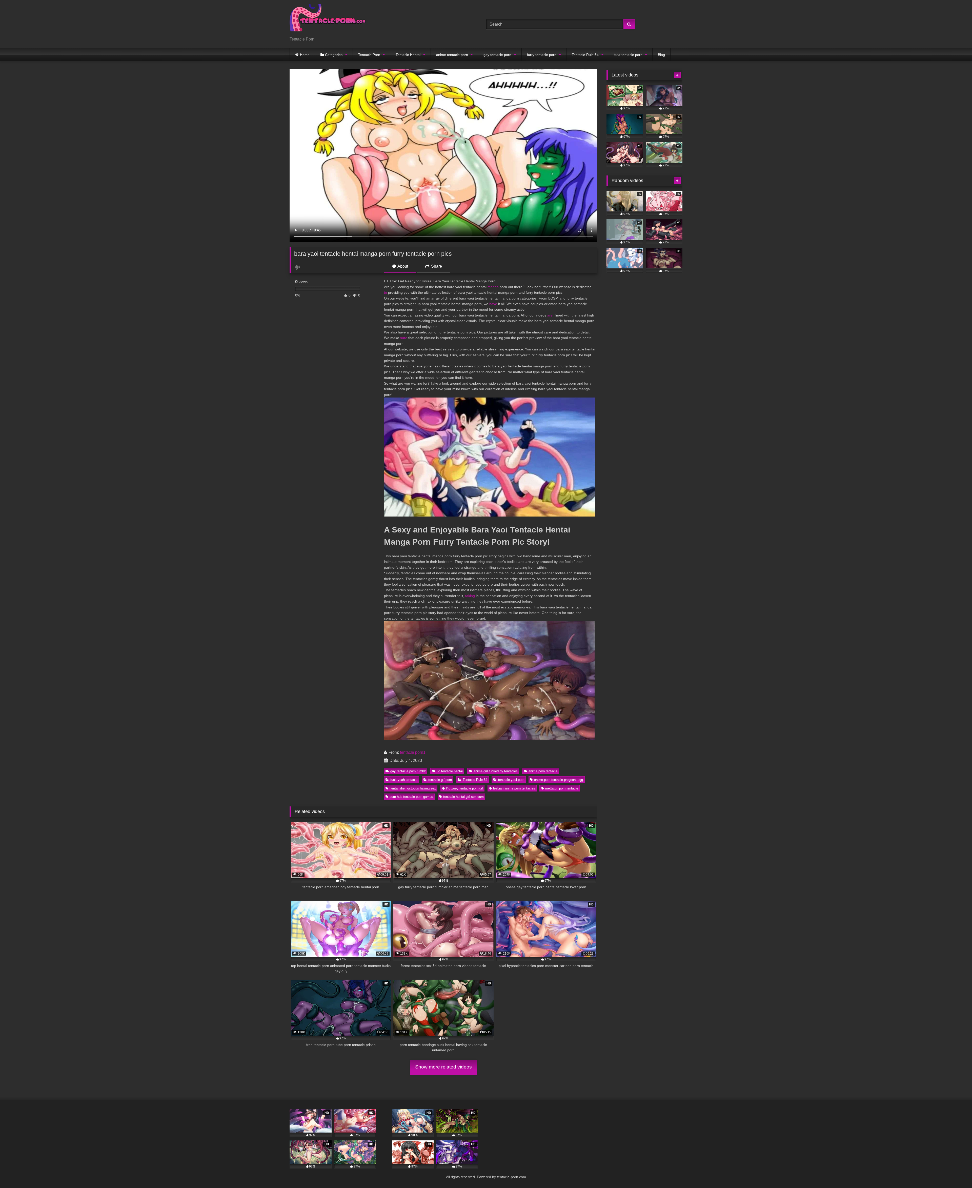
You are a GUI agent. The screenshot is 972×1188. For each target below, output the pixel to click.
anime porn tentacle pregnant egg (558, 780)
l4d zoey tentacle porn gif (464, 788)
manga (493, 287)
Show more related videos (443, 1067)
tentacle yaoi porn (511, 780)
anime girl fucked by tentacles (496, 771)
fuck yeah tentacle (403, 780)
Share (436, 266)
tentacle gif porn (440, 780)
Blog (661, 55)
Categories (333, 55)
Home (305, 55)
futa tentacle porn (628, 55)
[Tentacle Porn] (328, 20)
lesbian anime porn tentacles (514, 788)
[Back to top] (956, 1173)
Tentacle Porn (369, 55)
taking (470, 596)
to (385, 292)
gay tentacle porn (497, 55)
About (402, 266)
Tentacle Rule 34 (585, 55)
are (550, 315)
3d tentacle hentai (450, 771)
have (493, 304)
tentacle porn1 (413, 752)
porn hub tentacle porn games (411, 797)
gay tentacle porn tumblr (408, 771)
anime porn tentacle (543, 771)
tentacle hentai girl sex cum (463, 797)
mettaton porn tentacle (561, 788)
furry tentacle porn (541, 55)
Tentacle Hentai (408, 55)
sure (403, 338)
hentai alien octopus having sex (413, 788)
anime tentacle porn (452, 55)
